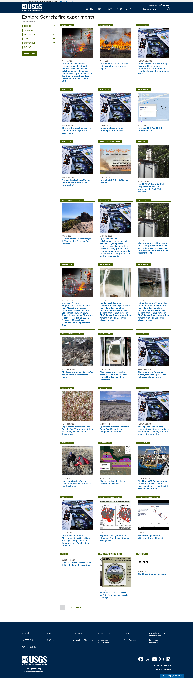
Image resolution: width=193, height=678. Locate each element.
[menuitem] (89, 7)
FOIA (49, 633)
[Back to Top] (185, 670)
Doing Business (130, 640)
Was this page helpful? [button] (172, 676)
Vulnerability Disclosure (83, 640)
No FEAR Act (27, 640)
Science (89, 9)
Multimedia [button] (29, 34)
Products (100, 9)
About (129, 9)
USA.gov (51, 640)
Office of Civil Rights (30, 647)
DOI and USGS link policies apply (157, 634)
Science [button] (27, 26)
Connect (119, 9)
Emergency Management (154, 641)
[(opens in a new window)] (141, 658)
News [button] (26, 39)
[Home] (32, 11)
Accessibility (27, 633)
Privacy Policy (104, 633)
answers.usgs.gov (163, 669)
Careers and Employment (103, 641)
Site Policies (78, 633)
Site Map (127, 633)
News (110, 9)
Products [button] (28, 30)
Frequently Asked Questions (158, 5)
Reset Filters (29, 53)
